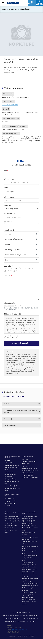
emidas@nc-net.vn (19, 630)
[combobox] (21, 191)
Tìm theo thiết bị (27, 456)
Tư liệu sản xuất (9, 498)
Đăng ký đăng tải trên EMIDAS (15, 621)
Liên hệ (9, 271)
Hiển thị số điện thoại (10, 105)
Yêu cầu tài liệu (12, 268)
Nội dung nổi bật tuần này (12, 495)
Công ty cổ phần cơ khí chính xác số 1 (16, 9)
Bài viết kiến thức (10, 503)
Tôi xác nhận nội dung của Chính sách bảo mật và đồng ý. (22, 336)
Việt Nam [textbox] (10, 192)
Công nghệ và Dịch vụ (12, 501)
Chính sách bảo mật (29, 618)
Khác (17, 271)
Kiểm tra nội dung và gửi (21, 343)
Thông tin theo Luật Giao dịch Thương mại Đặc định (20, 615)
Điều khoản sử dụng (11, 618)
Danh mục (8, 505)
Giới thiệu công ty (21, 612)
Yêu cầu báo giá (27, 268)
